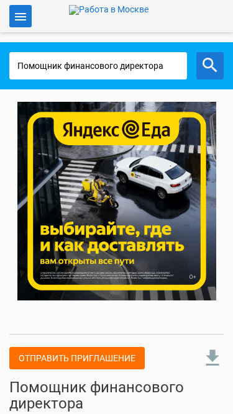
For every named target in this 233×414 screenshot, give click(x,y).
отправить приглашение (77, 358)
